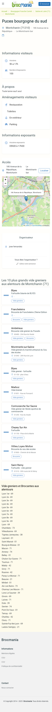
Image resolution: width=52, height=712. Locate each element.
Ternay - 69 (7, 613)
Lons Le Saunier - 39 (11, 593)
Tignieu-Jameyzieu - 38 (12, 535)
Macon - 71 (7, 548)
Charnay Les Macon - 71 (12, 589)
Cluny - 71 (6, 620)
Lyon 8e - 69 (7, 517)
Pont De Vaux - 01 (10, 610)
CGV (3, 662)
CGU (3, 658)
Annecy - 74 (7, 552)
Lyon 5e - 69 (7, 507)
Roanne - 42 (7, 572)
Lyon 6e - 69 (7, 511)
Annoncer (45, 4)
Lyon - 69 (6, 524)
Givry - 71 (6, 569)
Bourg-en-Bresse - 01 (11, 545)
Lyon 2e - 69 (7, 497)
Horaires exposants (17, 142)
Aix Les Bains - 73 (10, 586)
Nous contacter (8, 688)
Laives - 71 (6, 600)
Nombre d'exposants (17, 70)
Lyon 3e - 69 (7, 500)
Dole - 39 (6, 603)
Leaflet (27, 225)
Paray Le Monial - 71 (11, 576)
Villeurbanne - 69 (9, 531)
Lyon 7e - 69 (7, 514)
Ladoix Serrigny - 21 (10, 627)
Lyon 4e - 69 (7, 504)
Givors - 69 (6, 596)
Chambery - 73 (8, 528)
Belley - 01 (6, 555)
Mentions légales (8, 653)
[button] (26, 198)
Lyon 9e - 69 (7, 521)
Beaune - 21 (7, 579)
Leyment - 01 (7, 538)
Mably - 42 (6, 565)
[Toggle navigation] (3, 3)
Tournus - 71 (7, 562)
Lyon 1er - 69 (7, 494)
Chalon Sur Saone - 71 (12, 559)
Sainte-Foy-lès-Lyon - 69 (12, 623)
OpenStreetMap (37, 225)
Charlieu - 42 (7, 617)
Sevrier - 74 (7, 606)
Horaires (12, 60)
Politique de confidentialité (12, 666)
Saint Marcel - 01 (9, 541)
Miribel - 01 (7, 582)
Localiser (44, 170)
